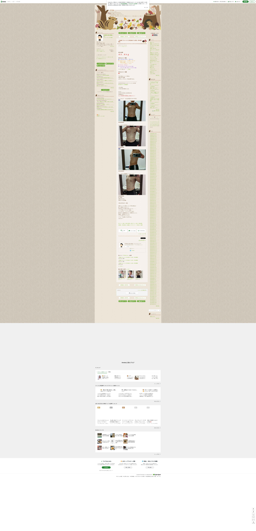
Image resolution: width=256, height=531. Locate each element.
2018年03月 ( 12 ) (153, 287)
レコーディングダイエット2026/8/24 (154, 90)
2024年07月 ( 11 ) (153, 171)
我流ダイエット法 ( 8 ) (154, 52)
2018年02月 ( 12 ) (153, 288)
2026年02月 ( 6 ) (153, 142)
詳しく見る (128, 467)
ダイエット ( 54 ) (153, 57)
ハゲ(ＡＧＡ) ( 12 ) (153, 70)
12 (154, 123)
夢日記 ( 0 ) (152, 72)
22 (158, 124)
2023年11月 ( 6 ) (153, 183)
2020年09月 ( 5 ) (153, 241)
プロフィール (106, 37)
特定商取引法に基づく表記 (151, 476)
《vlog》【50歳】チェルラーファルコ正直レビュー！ (154, 93)
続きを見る (112, 46)
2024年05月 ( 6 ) (153, 174)
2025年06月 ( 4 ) (153, 154)
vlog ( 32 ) (152, 46)
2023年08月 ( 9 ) (153, 188)
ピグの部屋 (110, 37)
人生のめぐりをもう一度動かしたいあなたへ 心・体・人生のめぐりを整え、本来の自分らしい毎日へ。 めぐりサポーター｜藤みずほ (105, 80)
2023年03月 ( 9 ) (153, 195)
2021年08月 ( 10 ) (153, 224)
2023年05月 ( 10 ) (153, 192)
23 (150, 125)
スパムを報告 (120, 476)
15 (158, 123)
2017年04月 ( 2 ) (153, 304)
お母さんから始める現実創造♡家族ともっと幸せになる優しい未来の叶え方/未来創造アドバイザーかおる (105, 77)
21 (157, 124)
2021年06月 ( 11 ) (153, 227)
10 (152, 123)
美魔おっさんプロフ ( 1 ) (154, 43)
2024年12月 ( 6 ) (153, 164)
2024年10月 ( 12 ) (153, 167)
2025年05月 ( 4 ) (153, 156)
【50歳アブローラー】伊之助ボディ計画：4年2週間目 (128, 260)
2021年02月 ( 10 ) (153, 234)
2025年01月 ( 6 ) (153, 162)
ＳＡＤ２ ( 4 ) (152, 68)
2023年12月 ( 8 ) (153, 182)
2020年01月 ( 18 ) (153, 253)
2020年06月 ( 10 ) (153, 246)
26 (154, 125)
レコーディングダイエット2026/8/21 (154, 103)
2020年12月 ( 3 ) (153, 237)
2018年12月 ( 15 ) (153, 273)
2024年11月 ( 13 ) (153, 165)
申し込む (150, 467)
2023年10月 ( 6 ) (153, 185)
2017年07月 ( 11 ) (153, 299)
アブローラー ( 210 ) (153, 58)
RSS (99, 114)
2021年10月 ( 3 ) (153, 221)
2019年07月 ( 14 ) (153, 262)
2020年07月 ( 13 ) (153, 244)
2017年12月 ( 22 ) (153, 291)
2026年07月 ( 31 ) (153, 135)
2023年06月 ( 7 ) (153, 191)
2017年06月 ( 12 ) (153, 300)
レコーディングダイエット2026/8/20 (154, 106)
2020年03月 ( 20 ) (153, 250)
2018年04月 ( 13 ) (153, 285)
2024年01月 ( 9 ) (153, 180)
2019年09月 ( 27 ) (153, 259)
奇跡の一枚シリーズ (153, 88)
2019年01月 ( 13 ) (153, 272)
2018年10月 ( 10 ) (153, 276)
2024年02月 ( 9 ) (153, 179)
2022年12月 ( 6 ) (153, 200)
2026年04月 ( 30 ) (153, 139)
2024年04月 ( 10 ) (153, 176)
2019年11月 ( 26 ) (153, 256)
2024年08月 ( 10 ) (153, 170)
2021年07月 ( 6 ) (153, 226)
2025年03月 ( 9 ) (153, 159)
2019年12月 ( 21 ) (153, 255)
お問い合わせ (126, 476)
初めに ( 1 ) (152, 42)
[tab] (102, 372)
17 (152, 124)
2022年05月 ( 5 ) (153, 211)
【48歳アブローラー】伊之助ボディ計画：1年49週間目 (129, 41)
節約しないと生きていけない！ (102, 85)
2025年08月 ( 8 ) (153, 151)
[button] (253, 522)
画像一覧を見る (156, 110)
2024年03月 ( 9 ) (153, 177)
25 (153, 125)
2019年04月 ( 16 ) (153, 267)
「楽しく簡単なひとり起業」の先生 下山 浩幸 (105, 101)
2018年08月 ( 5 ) (153, 279)
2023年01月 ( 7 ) (153, 199)
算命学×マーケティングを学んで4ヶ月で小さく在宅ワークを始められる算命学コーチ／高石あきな (105, 83)
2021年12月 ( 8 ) (153, 218)
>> (157, 117)
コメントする (132, 293)
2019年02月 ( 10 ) (153, 270)
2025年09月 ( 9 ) (153, 150)
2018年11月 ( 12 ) (153, 275)
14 (157, 123)
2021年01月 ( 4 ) (153, 235)
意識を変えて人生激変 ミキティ (103, 104)
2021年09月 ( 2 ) (153, 223)
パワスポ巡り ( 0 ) (153, 64)
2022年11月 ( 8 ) (153, 202)
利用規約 (132, 476)
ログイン (252, 1)
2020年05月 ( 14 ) (153, 247)
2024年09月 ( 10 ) (153, 168)
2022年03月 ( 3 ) (153, 214)
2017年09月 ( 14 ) (153, 296)
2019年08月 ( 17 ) (153, 261)
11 (153, 123)
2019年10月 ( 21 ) (153, 258)
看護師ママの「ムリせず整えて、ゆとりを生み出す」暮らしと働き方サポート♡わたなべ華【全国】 (105, 106)
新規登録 (245, 1)
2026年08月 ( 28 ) (153, 133)
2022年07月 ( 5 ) (153, 208)
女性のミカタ (152, 316)
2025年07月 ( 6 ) (153, 153)
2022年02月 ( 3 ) (153, 215)
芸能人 (109, 371)
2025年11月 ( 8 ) (153, 147)
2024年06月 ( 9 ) (153, 173)
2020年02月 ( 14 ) (153, 252)
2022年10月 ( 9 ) (153, 203)
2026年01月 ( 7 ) (153, 144)
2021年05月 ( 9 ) (153, 229)
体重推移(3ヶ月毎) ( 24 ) (154, 54)
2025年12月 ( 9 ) (153, 145)
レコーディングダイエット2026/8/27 (154, 86)
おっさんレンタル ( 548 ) (154, 45)
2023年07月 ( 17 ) (153, 189)
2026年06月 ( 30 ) (153, 136)
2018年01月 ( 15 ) (153, 290)
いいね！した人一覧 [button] (142, 233)
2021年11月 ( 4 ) (153, 220)
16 (150, 124)
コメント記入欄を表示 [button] (142, 290)
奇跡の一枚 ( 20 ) (153, 48)
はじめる (106, 467)
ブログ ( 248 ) (152, 73)
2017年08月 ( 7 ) (153, 297)
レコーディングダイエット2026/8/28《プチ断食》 (154, 82)
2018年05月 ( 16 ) (153, 284)
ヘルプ (159, 476)
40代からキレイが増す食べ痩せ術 (103, 75)
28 (157, 125)
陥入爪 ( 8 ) (152, 67)
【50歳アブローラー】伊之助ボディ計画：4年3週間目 (128, 257)
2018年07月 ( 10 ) (153, 281)
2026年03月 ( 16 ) (153, 141)
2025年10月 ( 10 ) (153, 148)
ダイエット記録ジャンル (101, 51)
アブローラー (124, 46)
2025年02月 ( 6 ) (153, 160)
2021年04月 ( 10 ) (153, 231)
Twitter (133, 250)
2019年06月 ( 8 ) (153, 264)
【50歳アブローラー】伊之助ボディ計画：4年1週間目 (128, 263)
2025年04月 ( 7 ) (153, 157)
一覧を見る (112, 87)
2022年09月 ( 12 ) (153, 205)
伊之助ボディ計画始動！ (123, 84)
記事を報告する (143, 240)
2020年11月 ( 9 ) (153, 238)
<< (152, 117)
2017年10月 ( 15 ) (153, 294)
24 (152, 125)
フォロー (128, 246)
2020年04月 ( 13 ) (153, 249)
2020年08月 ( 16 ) (153, 243)
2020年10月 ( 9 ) (153, 240)
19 (154, 124)
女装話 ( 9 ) (152, 65)
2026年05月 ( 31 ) (153, 138)
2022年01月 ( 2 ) (153, 217)
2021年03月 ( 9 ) (153, 232)
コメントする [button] (133, 230)
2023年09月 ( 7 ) (153, 186)
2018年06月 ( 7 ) (153, 282)
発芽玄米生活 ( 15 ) (153, 60)
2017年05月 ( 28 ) (153, 302)
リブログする (142, 230)
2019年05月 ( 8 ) (153, 266)
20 (156, 124)
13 (156, 123)
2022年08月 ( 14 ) (153, 206)
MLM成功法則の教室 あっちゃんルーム (104, 98)
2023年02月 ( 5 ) (153, 197)
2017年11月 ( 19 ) (153, 293)
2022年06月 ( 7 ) (153, 209)
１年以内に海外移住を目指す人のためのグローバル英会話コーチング (105, 109)
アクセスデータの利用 (141, 476)
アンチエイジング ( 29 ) (154, 55)
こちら (129, 69)
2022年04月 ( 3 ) (153, 212)
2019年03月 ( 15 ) (153, 269)
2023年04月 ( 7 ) (153, 194)
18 (153, 124)
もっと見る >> (120, 266)
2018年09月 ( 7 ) (153, 278)
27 (156, 125)
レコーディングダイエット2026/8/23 (154, 97)
